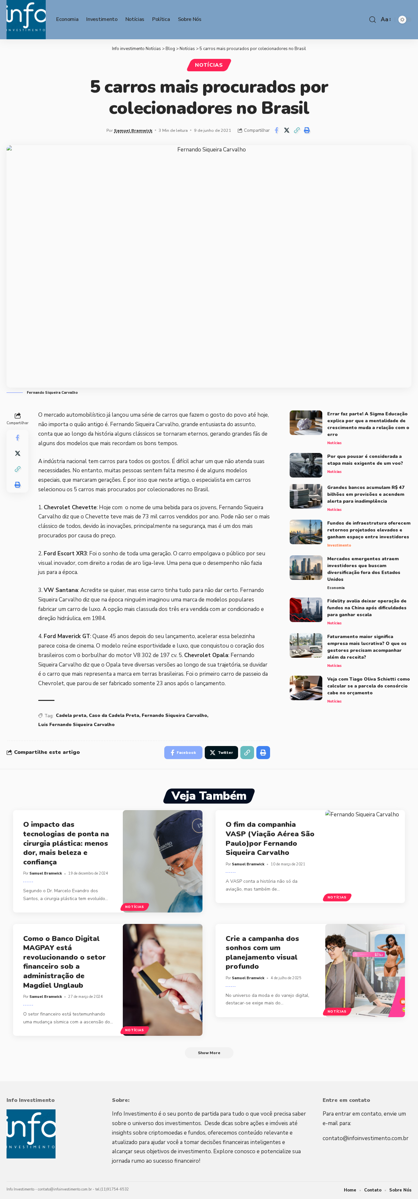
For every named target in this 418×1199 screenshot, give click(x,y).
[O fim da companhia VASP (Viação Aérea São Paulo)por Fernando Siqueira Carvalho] (365, 856)
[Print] (307, 130)
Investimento (339, 545)
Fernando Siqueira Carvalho (174, 715)
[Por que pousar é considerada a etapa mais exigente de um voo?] (306, 465)
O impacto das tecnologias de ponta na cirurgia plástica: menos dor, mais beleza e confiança (66, 843)
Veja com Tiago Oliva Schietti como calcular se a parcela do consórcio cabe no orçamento (368, 686)
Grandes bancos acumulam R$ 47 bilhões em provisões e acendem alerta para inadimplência (365, 494)
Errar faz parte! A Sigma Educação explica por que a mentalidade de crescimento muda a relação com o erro (368, 424)
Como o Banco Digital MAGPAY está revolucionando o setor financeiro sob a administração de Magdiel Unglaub (64, 962)
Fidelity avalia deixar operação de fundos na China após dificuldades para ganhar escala (367, 608)
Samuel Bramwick (133, 130)
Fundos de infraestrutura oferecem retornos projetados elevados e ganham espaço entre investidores (368, 530)
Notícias (209, 65)
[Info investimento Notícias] (26, 19)
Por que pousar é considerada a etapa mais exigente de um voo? (365, 459)
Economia (336, 587)
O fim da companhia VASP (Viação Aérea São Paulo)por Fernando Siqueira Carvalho (270, 839)
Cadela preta (71, 715)
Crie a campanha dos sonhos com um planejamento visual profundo (262, 953)
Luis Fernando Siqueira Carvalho (76, 724)
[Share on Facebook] (276, 130)
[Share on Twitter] (286, 130)
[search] (372, 19)
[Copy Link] (296, 130)
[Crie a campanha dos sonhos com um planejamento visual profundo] (365, 970)
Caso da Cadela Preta (114, 715)
